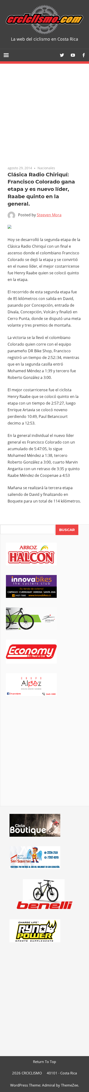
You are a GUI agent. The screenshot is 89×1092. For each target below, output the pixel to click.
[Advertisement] (44, 757)
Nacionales (46, 168)
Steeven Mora (49, 214)
